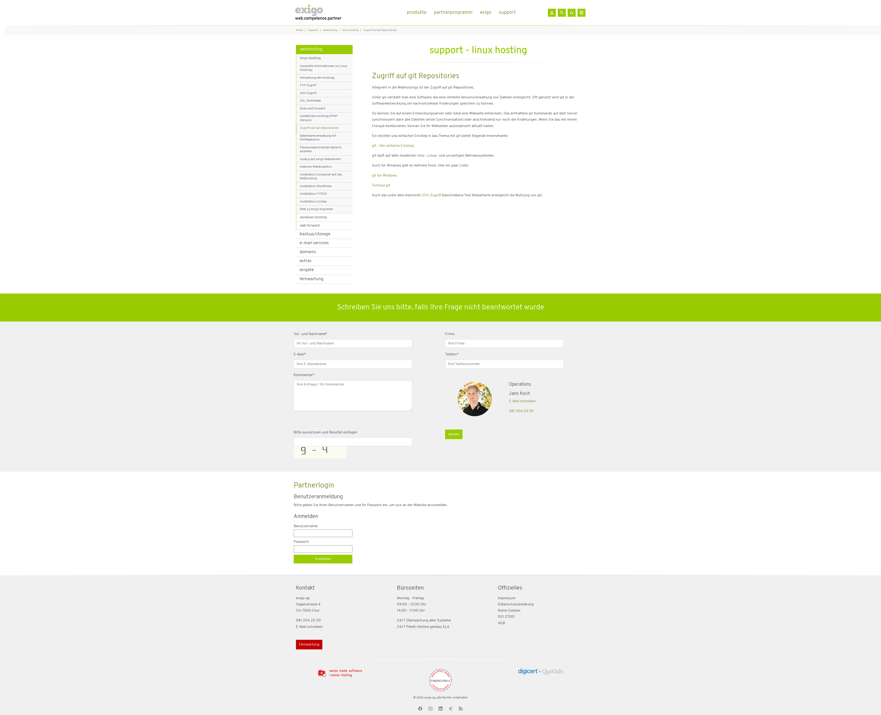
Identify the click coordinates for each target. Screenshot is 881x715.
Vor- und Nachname (310, 334)
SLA (446, 627)
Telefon (452, 354)
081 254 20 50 (521, 411)
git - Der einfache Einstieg (393, 146)
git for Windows (384, 175)
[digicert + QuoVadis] (540, 671)
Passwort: (301, 542)
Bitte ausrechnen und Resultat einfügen (325, 432)
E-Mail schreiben (522, 401)
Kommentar (304, 375)
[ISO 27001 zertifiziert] (440, 680)
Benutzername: (306, 526)
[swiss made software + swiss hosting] (340, 673)
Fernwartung (309, 644)
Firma (449, 334)
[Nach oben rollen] (870, 704)
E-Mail (300, 354)
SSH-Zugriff (432, 195)
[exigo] (318, 12)
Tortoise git (381, 185)
